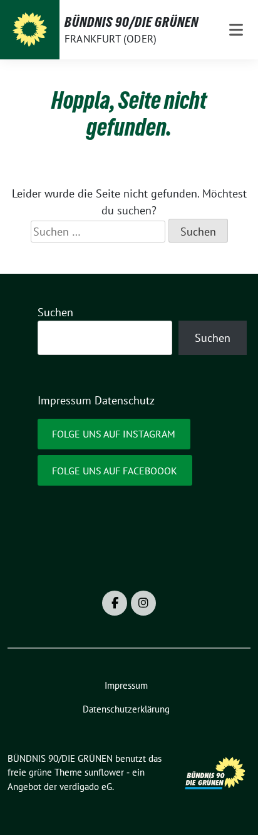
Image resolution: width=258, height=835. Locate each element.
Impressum (64, 400)
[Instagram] (143, 603)
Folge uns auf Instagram (113, 434)
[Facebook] (114, 603)
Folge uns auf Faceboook (114, 470)
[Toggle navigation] (236, 29)
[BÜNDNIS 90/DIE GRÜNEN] (30, 29)
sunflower (104, 772)
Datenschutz (125, 400)
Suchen (55, 312)
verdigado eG (85, 786)
